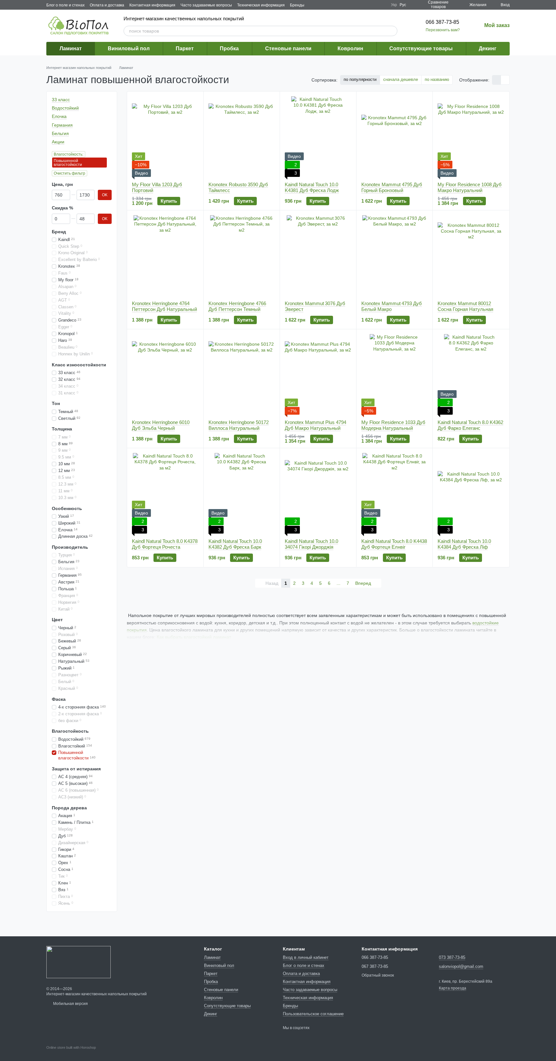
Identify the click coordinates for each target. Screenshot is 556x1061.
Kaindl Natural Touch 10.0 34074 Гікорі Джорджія (311, 544)
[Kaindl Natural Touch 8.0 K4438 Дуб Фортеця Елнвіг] (394, 493)
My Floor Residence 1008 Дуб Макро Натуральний (470, 187)
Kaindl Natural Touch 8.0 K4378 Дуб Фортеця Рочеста (165, 544)
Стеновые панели (288, 48)
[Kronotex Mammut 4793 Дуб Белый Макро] (394, 255)
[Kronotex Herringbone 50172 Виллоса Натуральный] (241, 374)
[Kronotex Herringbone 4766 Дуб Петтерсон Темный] (241, 255)
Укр (394, 5)
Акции (58, 141)
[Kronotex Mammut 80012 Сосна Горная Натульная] (471, 255)
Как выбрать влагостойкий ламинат (194, 637)
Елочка (59, 116)
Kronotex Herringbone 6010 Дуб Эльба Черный (161, 425)
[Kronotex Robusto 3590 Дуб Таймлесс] (241, 136)
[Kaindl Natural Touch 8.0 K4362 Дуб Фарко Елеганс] (471, 374)
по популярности (360, 79)
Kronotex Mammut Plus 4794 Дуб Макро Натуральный (315, 425)
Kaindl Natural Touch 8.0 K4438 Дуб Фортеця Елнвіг (394, 544)
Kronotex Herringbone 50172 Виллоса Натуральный (238, 425)
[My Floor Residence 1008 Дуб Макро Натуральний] (471, 136)
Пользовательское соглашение (313, 1013)
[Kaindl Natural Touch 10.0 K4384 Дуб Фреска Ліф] (471, 493)
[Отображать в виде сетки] (496, 79)
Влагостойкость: (68, 154)
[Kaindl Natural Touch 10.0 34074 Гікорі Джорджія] (318, 493)
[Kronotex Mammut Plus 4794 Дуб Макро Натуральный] (318, 374)
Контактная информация (152, 5)
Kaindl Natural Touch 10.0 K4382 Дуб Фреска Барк (235, 544)
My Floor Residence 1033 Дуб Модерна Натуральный (393, 425)
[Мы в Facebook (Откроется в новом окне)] (366, 4)
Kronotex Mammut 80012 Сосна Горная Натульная (465, 306)
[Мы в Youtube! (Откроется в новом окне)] (374, 4)
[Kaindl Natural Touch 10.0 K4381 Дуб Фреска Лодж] (318, 136)
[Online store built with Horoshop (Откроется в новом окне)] (71, 1053)
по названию (437, 79)
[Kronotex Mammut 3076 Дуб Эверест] (318, 255)
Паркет (185, 48)
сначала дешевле (400, 79)
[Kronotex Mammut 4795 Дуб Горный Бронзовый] (394, 136)
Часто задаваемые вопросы (206, 5)
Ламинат (71, 48)
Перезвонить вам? (443, 30)
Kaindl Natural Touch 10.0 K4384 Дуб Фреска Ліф (464, 544)
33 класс (61, 99)
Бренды (297, 5)
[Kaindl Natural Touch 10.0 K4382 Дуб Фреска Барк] (241, 493)
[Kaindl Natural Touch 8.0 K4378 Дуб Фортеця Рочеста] (165, 493)
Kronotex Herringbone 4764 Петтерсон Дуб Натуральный (164, 306)
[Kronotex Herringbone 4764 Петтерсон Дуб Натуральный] (165, 255)
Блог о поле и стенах (65, 5)
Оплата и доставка (107, 5)
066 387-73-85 (442, 22)
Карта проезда (452, 988)
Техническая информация (261, 5)
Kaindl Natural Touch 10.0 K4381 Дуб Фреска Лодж (312, 187)
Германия (62, 125)
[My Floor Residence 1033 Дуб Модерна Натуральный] (394, 374)
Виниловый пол (129, 48)
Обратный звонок (378, 975)
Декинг (487, 48)
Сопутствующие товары (421, 48)
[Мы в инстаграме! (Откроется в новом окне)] (382, 4)
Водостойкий (65, 108)
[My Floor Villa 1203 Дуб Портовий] (165, 136)
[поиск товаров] (392, 31)
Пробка (229, 48)
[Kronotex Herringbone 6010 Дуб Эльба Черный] (165, 374)
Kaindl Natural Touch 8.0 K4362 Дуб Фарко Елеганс (470, 425)
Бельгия (60, 133)
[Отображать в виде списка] (505, 79)
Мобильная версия (70, 1003)
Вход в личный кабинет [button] (306, 957)
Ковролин (350, 48)
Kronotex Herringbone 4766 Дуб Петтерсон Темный (237, 306)
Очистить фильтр (69, 173)
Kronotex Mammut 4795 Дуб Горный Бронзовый (391, 187)
